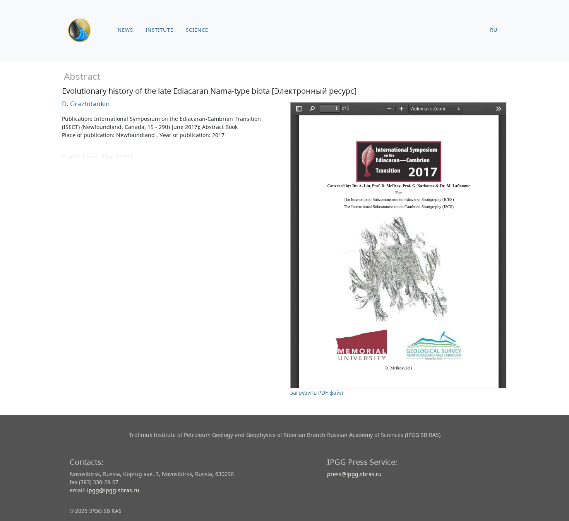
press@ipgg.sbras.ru (354, 474)
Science (197, 30)
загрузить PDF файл (316, 392)
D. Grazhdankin (86, 103)
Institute (159, 30)
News (125, 30)
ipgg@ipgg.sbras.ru (113, 490)
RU (494, 30)
